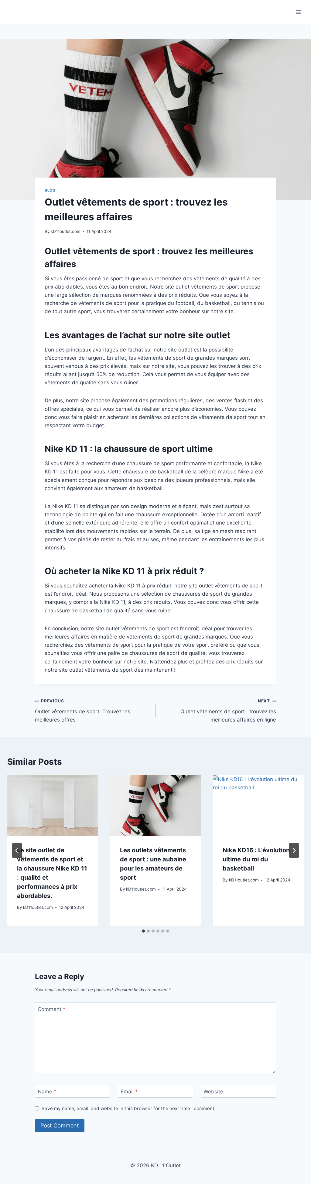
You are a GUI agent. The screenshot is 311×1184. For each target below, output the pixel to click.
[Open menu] (298, 12)
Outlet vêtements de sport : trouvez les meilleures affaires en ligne (228, 710)
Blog (50, 190)
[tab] (143, 931)
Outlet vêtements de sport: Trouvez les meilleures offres (82, 710)
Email (129, 1092)
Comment (52, 1009)
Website (213, 1092)
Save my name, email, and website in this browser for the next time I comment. (129, 1108)
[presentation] (52, 805)
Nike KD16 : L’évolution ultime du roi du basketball (256, 859)
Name (47, 1092)
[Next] (294, 850)
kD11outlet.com (65, 231)
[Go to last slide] (17, 850)
